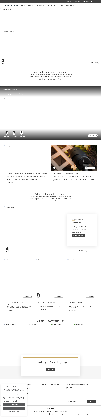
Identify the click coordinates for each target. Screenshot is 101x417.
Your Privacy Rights (85, 414)
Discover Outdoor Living (9, 31)
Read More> (57, 184)
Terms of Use (28, 414)
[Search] (93, 6)
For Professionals (50, 5)
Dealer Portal (27, 384)
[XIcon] (49, 384)
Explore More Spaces (10, 99)
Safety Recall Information (27, 389)
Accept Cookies (14, 404)
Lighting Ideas (30, 5)
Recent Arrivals (70, 5)
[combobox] (93, 6)
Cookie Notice (68, 414)
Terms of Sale (36, 414)
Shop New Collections (79, 236)
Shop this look (94, 63)
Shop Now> (10, 182)
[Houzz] (52, 384)
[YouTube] (58, 384)
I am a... (68, 399)
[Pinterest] (55, 384)
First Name (69, 387)
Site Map (26, 394)
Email (67, 393)
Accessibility (76, 414)
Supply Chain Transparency (57, 414)
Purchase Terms (45, 414)
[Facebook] (46, 384)
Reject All (14, 408)
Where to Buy (50, 369)
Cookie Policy (14, 401)
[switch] (3, 61)
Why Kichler (60, 5)
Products (22, 5)
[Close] (25, 386)
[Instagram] (43, 384)
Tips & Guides (40, 5)
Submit (91, 401)
